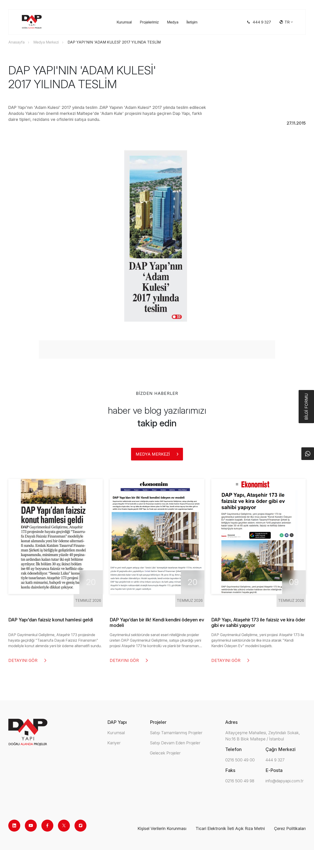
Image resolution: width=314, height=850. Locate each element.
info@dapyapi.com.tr (284, 780)
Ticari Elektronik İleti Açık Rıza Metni (230, 828)
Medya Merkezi (46, 42)
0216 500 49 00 (240, 759)
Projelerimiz (149, 22)
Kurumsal (124, 22)
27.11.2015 (296, 123)
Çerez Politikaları (290, 828)
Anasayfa (16, 42)
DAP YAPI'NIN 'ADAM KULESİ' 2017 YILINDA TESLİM (114, 42)
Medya (172, 22)
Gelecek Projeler (165, 753)
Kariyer (114, 742)
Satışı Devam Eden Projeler (175, 742)
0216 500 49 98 (239, 780)
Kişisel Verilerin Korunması (161, 828)
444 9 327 (275, 759)
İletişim (191, 22)
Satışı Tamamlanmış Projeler (176, 732)
